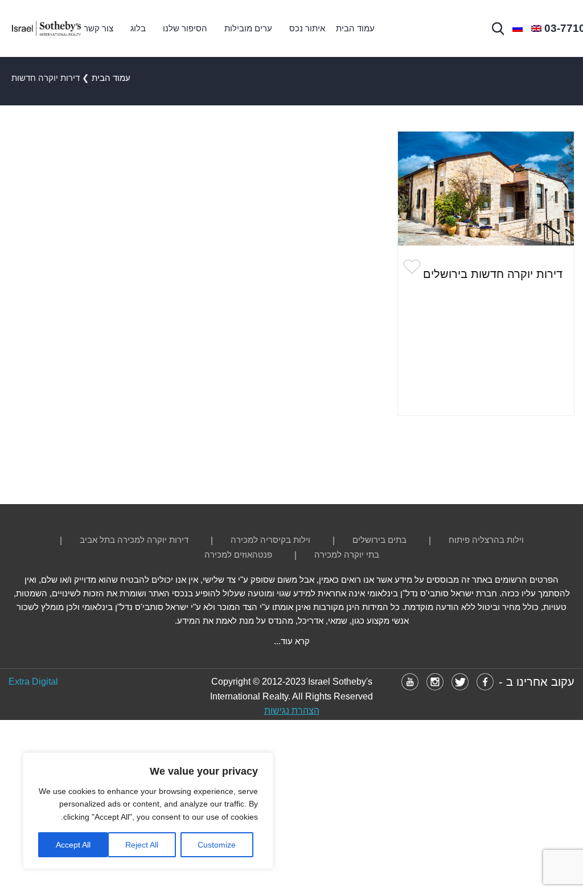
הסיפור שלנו (185, 28)
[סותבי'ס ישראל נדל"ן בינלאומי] (46, 28)
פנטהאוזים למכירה (238, 554)
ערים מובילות (248, 28)
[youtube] (409, 681)
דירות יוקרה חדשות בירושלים (493, 274)
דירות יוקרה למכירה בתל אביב (134, 540)
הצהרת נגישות (291, 710)
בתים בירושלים (379, 540)
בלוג (138, 28)
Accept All (73, 844)
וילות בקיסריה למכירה (270, 540)
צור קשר (98, 28)
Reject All (141, 844)
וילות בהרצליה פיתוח (486, 540)
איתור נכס (307, 28)
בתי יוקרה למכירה (346, 554)
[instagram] (435, 681)
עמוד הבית (355, 28)
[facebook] (485, 681)
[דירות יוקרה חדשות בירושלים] (486, 188)
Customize (217, 844)
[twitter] (460, 681)
